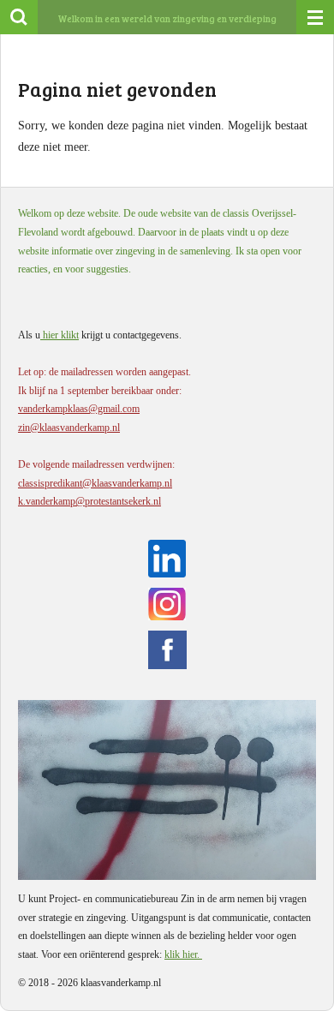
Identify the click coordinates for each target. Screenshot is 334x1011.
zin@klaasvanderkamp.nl (69, 428)
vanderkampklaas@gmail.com (79, 409)
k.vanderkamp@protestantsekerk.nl (89, 501)
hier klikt (59, 335)
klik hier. (183, 954)
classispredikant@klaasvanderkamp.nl (95, 483)
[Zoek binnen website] (19, 17)
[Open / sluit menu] (315, 17)
